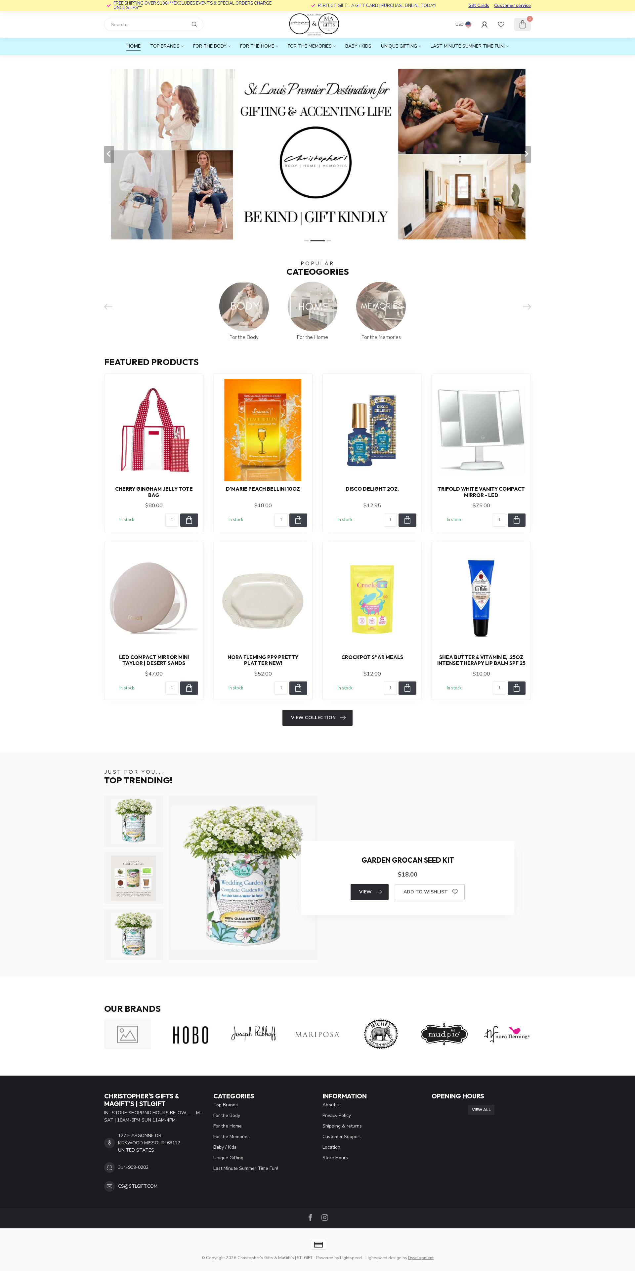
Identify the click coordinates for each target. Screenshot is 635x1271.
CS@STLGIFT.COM (137, 1186)
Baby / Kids (358, 46)
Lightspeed (351, 1257)
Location (331, 1147)
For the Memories (310, 46)
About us (332, 1105)
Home (133, 46)
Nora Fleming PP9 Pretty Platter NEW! (263, 660)
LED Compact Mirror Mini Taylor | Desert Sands (154, 660)
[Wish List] (501, 24)
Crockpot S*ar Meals (372, 657)
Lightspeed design (383, 1257)
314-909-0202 (133, 1167)
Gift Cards (478, 6)
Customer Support (341, 1136)
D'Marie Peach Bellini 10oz (263, 489)
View (365, 892)
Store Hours (335, 1158)
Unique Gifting (399, 46)
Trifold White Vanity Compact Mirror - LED (481, 492)
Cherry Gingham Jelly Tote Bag (154, 492)
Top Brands (165, 46)
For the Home (257, 46)
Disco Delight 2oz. (372, 489)
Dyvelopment (421, 1257)
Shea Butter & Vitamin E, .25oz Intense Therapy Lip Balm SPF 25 (481, 660)
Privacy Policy (336, 1115)
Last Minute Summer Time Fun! (468, 46)
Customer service (512, 6)
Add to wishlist (425, 892)
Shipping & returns (342, 1126)
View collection (313, 718)
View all (481, 1109)
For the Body (210, 46)
